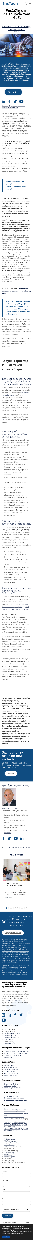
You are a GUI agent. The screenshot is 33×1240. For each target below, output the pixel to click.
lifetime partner (11, 1000)
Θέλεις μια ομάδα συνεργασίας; (14, 1117)
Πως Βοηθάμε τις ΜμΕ (11, 1143)
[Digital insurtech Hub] (10, 3)
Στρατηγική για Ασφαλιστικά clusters (14, 884)
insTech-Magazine (9, 1157)
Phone (3, 1199)
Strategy (26, 26)
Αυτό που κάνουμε (9, 1139)
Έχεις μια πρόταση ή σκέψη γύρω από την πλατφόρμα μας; (16, 1130)
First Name (5, 1171)
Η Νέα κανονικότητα (11, 1096)
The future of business (12, 847)
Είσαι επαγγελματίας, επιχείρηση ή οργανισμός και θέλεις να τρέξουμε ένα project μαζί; (15, 1125)
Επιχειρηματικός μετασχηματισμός (14, 1098)
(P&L (17, 405)
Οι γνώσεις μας (9, 1153)
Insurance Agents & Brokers (12, 1088)
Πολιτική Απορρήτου (9, 1222)
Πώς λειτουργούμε (10, 1141)
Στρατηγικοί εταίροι (10, 1035)
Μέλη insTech (8, 1039)
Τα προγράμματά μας (11, 1070)
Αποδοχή (6, 1237)
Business (6, 26)
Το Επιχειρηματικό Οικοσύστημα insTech (16, 1051)
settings (20, 1233)
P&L (3, 420)
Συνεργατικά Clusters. (11, 1084)
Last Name (5, 1180)
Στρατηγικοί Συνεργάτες (12, 1037)
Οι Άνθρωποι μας (9, 1072)
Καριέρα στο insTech (10, 1076)
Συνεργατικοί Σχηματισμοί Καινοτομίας (12, 1056)
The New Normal (16, 29)
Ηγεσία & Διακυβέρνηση (12, 1033)
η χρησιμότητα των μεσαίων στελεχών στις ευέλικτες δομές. (16, 290)
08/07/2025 (8, 888)
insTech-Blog (8, 1155)
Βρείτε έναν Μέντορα (11, 1073)
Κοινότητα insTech (10, 1043)
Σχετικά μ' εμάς (9, 1066)
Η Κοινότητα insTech (10, 1068)
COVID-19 (17, 26)
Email (3, 1189)
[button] (13, 92)
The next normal (25, 847)
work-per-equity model (9, 949)
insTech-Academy (9, 1145)
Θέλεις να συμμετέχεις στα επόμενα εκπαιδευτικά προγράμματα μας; (15, 1110)
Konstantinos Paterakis (10, 808)
